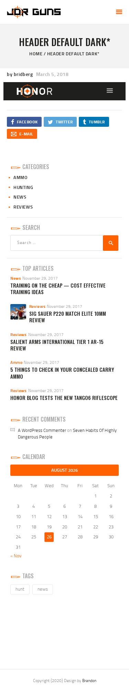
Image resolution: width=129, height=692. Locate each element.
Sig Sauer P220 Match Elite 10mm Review (67, 317)
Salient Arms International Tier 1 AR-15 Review (57, 345)
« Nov (15, 556)
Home (35, 54)
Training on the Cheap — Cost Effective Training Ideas (58, 288)
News (19, 197)
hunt (19, 589)
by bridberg (20, 74)
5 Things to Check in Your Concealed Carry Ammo (62, 373)
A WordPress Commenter (42, 430)
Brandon (89, 680)
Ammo (20, 177)
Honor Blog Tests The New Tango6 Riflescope (64, 397)
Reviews (23, 207)
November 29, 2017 (40, 278)
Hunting (23, 187)
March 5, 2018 (52, 74)
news (42, 589)
